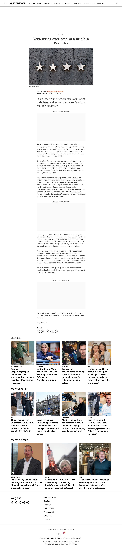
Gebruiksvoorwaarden (75, 538)
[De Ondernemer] (17, 3)
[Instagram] (23, 502)
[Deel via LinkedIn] (56, 331)
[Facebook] (20, 502)
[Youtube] (27, 502)
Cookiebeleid (44, 538)
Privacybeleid (52, 538)
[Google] (12, 502)
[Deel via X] (52, 331)
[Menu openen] (5, 3)
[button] (63, 538)
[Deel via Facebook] (47, 331)
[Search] (117, 3)
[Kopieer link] (38, 331)
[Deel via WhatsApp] (42, 331)
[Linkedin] (16, 502)
